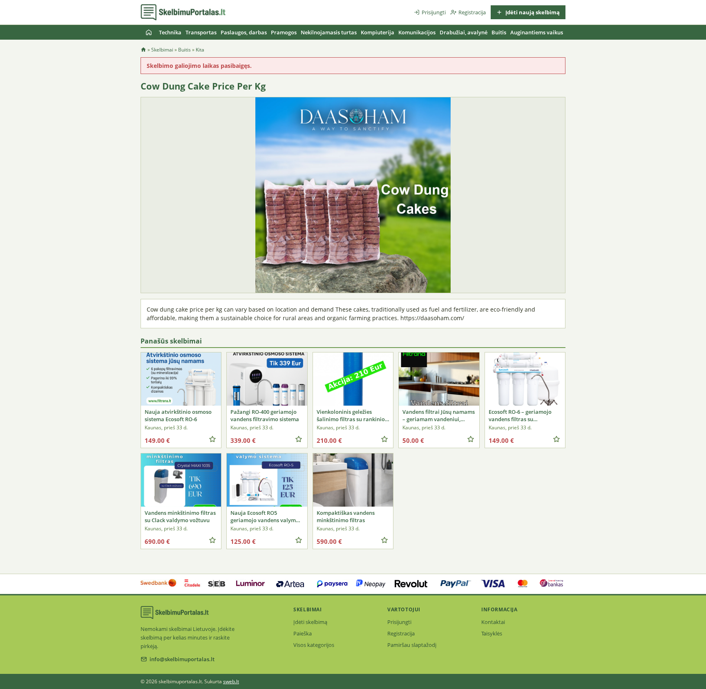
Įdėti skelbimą (310, 622)
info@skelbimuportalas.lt (182, 659)
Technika (170, 32)
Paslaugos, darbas (244, 32)
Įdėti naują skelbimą (532, 12)
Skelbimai (162, 49)
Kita (200, 49)
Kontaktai (493, 622)
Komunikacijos (417, 32)
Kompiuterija (377, 32)
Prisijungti (434, 12)
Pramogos (284, 32)
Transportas (201, 32)
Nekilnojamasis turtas (329, 32)
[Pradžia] (149, 32)
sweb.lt (231, 681)
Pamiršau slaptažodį (411, 645)
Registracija (472, 12)
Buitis (499, 32)
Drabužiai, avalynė (463, 32)
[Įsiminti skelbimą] (212, 439)
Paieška (302, 633)
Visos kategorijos (313, 645)
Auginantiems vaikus (536, 32)
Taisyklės (491, 633)
